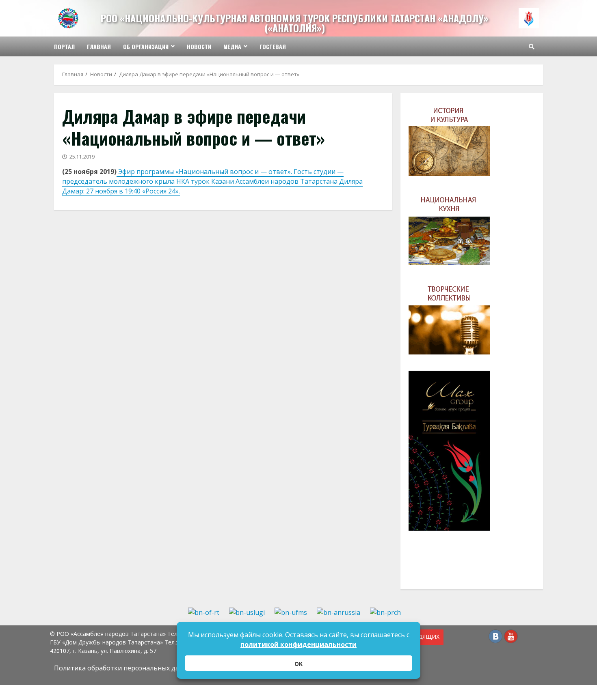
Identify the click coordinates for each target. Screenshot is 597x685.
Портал (64, 46)
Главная (99, 46)
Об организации (146, 46)
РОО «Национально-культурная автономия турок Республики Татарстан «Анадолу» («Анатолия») (295, 23)
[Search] (531, 46)
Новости (199, 46)
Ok (298, 664)
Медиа (232, 46)
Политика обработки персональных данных (124, 668)
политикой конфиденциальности (298, 644)
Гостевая (273, 46)
